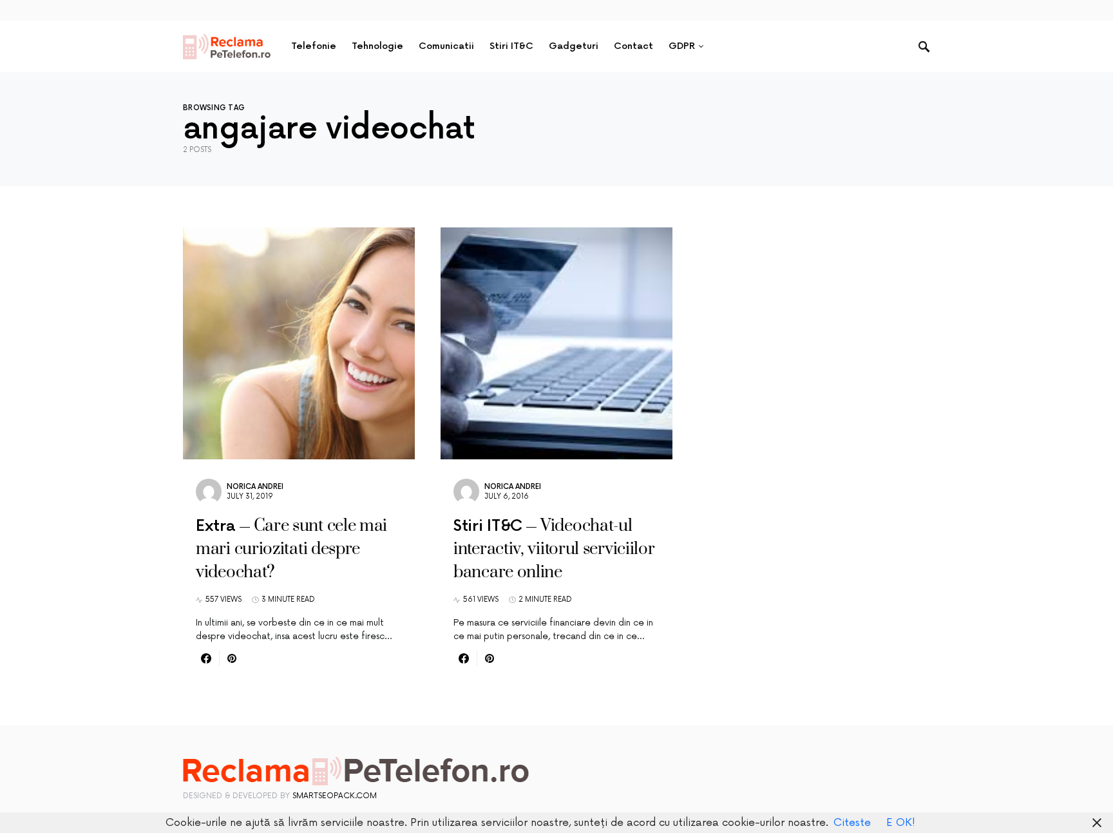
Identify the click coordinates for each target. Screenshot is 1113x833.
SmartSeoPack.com (334, 796)
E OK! (900, 822)
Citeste (852, 822)
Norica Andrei (255, 487)
